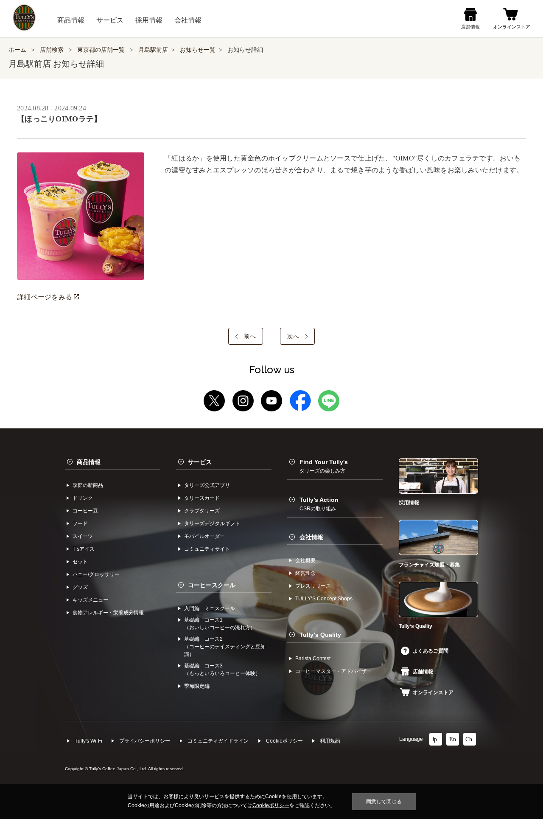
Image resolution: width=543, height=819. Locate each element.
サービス (200, 462)
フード (80, 523)
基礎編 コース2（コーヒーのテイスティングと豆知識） (225, 646)
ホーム (17, 50)
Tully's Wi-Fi (88, 741)
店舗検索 (52, 50)
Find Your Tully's (323, 466)
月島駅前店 (153, 50)
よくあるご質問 (430, 651)
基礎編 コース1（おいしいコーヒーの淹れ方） (219, 623)
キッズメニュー (90, 600)
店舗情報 (423, 672)
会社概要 (305, 560)
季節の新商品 (88, 485)
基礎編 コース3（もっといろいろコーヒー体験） (222, 669)
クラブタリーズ (202, 511)
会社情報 (311, 537)
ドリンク (83, 498)
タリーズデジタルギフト (212, 523)
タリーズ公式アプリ (207, 485)
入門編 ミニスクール (209, 608)
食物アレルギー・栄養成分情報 (108, 613)
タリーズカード (202, 498)
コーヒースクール (211, 585)
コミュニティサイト (207, 549)
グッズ (80, 587)
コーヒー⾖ (85, 511)
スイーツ (83, 536)
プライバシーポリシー (144, 741)
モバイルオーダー (204, 536)
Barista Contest (312, 658)
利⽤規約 (330, 741)
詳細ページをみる (45, 297)
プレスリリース (313, 586)
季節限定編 (197, 686)
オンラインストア (433, 692)
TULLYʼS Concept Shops (324, 599)
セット (80, 562)
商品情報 (89, 462)
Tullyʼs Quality (320, 634)
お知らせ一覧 (198, 50)
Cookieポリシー (284, 741)
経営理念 (305, 573)
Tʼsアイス (84, 549)
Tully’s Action (319, 504)
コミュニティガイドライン (218, 741)
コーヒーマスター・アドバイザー (333, 671)
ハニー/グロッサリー (96, 574)
